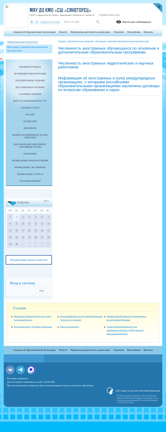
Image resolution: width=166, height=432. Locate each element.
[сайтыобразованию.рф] (157, 8)
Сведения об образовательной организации (34, 32)
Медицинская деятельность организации (90, 32)
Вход (41, 291)
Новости (63, 32)
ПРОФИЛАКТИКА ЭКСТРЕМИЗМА (30, 167)
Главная (62, 41)
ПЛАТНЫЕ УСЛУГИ (30, 108)
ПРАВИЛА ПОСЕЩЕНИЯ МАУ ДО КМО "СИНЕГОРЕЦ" (30, 136)
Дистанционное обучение (30, 87)
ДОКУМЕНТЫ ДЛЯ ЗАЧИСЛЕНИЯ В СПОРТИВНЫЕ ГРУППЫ (30, 145)
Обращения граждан (30, 67)
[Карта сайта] (37, 21)
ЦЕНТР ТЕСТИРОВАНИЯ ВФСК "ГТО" (30, 101)
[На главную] (32, 21)
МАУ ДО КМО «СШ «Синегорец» (60, 10)
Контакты (148, 32)
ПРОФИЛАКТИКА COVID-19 (30, 174)
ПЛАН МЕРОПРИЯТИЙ (30, 181)
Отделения (118, 32)
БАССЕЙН (30, 114)
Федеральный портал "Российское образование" (33, 327)
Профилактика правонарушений (30, 161)
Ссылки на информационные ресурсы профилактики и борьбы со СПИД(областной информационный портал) (125, 330)
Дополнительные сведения (81, 41)
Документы (30, 128)
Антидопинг (30, 154)
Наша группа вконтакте (69, 327)
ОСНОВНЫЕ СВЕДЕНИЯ (30, 94)
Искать (98, 21)
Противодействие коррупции (30, 74)
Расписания (30, 121)
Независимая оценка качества (28, 259)
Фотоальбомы (133, 32)
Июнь (46, 201)
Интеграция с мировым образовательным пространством (122, 41)
